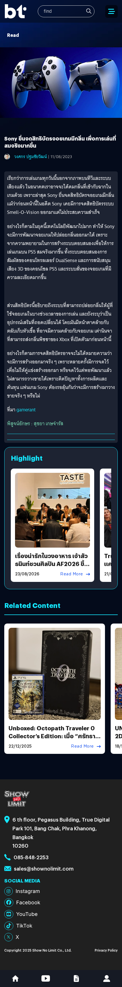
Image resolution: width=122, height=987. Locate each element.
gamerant (26, 410)
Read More (71, 574)
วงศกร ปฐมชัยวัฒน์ (30, 156)
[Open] (111, 11)
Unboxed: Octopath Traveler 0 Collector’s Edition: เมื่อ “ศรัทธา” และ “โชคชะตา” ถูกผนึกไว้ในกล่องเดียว (53, 740)
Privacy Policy (106, 950)
